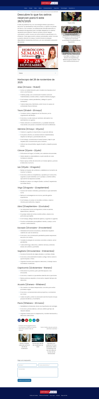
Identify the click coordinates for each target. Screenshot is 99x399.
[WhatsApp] (30, 320)
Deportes (56, 8)
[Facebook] (19, 320)
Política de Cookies (34, 395)
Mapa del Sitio (64, 395)
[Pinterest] (26, 320)
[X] (23, 320)
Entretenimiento (48, 8)
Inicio (25, 8)
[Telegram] (34, 320)
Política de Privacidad (43, 395)
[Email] (37, 320)
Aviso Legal (52, 395)
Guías (30, 8)
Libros (40, 8)
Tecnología (64, 8)
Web (35, 8)
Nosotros (71, 8)
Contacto (58, 395)
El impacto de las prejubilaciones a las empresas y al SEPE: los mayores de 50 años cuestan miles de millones (27, 328)
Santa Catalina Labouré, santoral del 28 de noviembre (49, 327)
